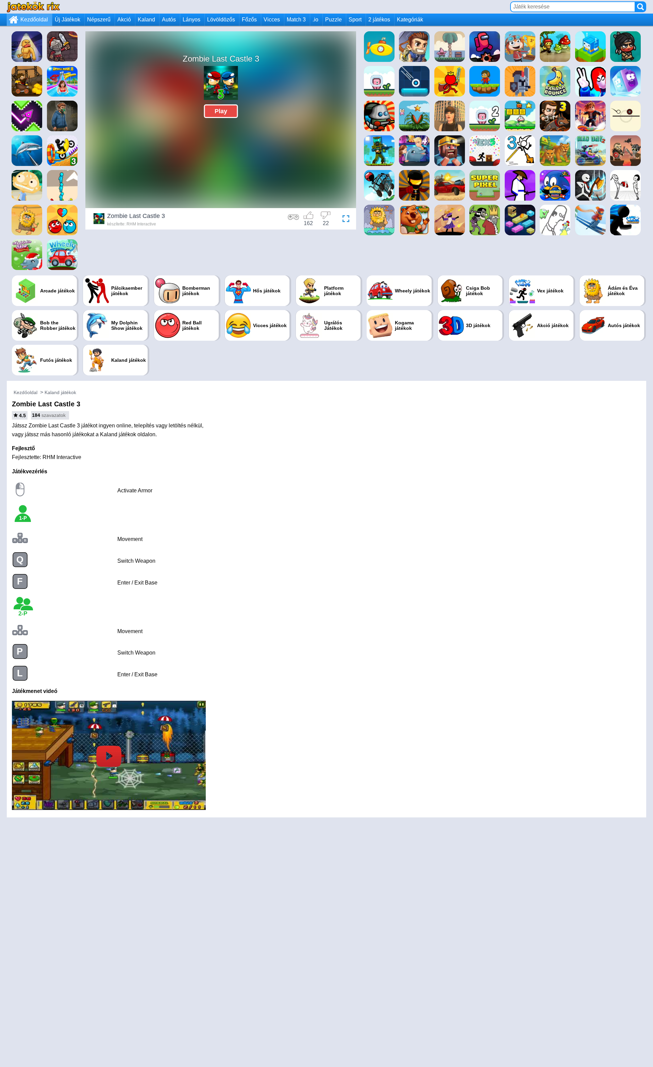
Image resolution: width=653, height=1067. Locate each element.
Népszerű (99, 19)
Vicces (272, 19)
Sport (355, 19)
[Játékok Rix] (33, 6)
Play (221, 111)
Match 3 (296, 19)
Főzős (249, 19)
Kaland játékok (60, 392)
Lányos (191, 19)
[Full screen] (344, 219)
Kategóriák (410, 19)
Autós (169, 19)
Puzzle (333, 19)
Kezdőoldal (34, 19)
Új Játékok (67, 19)
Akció (124, 19)
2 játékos (379, 19)
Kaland (146, 19)
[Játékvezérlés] (293, 219)
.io (315, 19)
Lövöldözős (221, 19)
